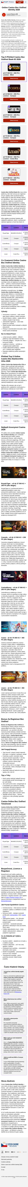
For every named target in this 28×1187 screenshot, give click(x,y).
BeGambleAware (6, 901)
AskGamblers (14, 915)
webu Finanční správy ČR (13, 897)
